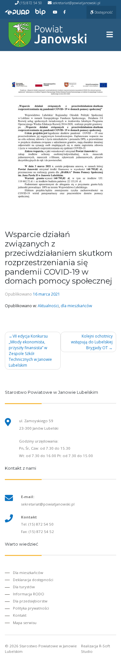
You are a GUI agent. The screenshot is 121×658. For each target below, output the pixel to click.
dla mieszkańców (76, 305)
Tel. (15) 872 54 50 (37, 524)
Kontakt (19, 615)
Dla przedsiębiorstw (30, 601)
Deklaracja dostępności (33, 579)
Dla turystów (24, 586)
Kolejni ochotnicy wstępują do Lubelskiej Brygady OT (92, 341)
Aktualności (48, 305)
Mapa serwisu (24, 622)
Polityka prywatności (31, 608)
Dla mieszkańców (28, 572)
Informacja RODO (28, 593)
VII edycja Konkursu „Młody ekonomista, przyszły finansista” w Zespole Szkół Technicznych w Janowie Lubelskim (30, 350)
